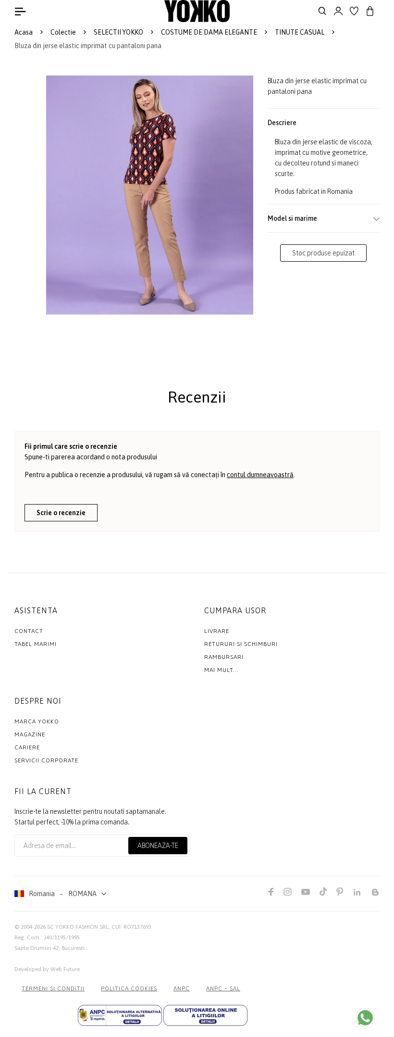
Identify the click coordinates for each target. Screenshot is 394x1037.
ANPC (181, 988)
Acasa (23, 32)
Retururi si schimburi (241, 644)
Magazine (29, 734)
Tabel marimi (35, 644)
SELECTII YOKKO (118, 32)
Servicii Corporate (46, 760)
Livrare (216, 631)
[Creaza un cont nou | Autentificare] (338, 11)
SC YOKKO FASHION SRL (78, 926)
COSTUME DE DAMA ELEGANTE (209, 32)
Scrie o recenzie (61, 513)
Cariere (27, 747)
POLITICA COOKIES (129, 988)
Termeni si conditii (53, 988)
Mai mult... (221, 670)
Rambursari (224, 657)
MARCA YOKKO (36, 721)
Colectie (63, 32)
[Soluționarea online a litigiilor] (205, 1015)
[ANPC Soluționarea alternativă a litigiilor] (120, 1015)
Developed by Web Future (47, 969)
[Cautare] (322, 11)
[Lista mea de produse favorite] (354, 11)
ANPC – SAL (223, 988)
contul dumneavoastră (260, 475)
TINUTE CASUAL (299, 32)
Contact (28, 631)
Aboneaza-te (157, 845)
